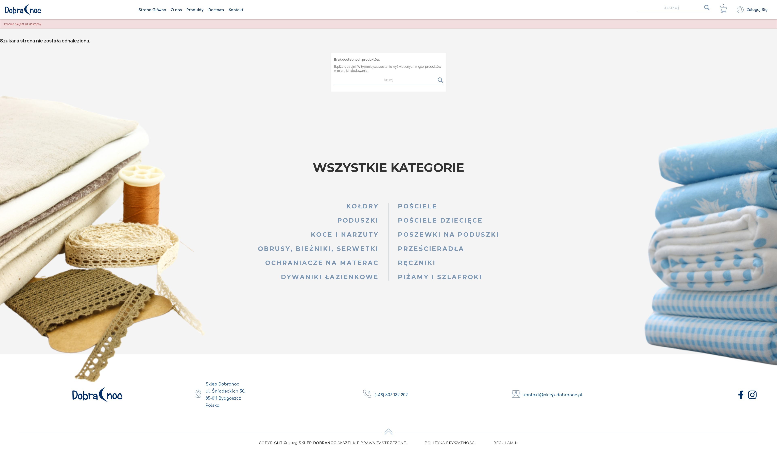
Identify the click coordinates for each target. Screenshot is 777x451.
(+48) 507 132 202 (391, 395)
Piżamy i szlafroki (440, 277)
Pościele (417, 206)
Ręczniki (417, 263)
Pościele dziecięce (440, 220)
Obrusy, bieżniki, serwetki (318, 248)
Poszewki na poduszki (448, 234)
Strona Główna (152, 10)
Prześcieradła (431, 248)
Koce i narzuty (345, 234)
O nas (176, 10)
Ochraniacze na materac (322, 263)
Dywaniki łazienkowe (330, 277)
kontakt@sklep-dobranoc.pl (552, 395)
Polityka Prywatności (450, 443)
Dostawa (216, 10)
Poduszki (358, 220)
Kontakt (236, 10)
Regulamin (506, 443)
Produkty (195, 10)
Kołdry (362, 206)
